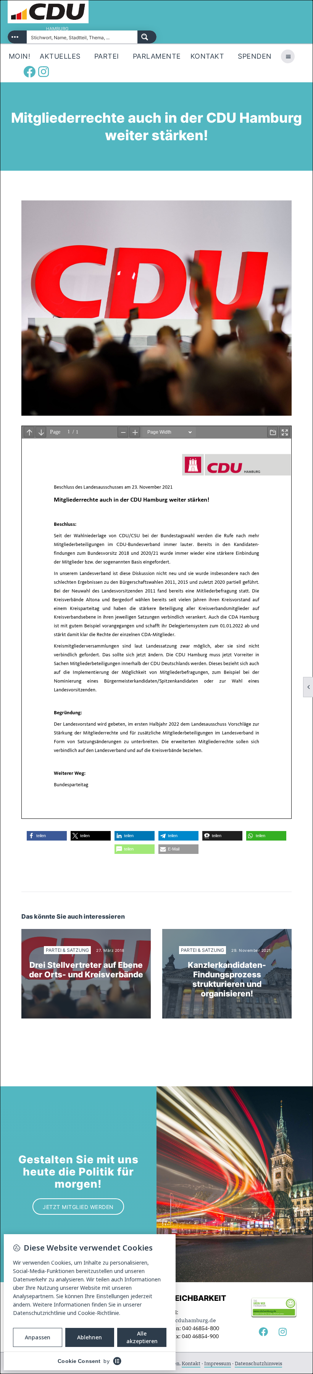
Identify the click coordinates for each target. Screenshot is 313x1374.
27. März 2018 (110, 950)
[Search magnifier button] (146, 36)
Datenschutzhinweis (258, 1363)
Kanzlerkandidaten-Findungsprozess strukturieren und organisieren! (227, 979)
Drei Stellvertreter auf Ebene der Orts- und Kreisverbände (86, 969)
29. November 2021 (251, 950)
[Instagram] (43, 72)
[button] (47, 836)
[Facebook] (29, 72)
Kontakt (191, 1363)
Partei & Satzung (67, 950)
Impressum (217, 1363)
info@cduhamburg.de (188, 1320)
